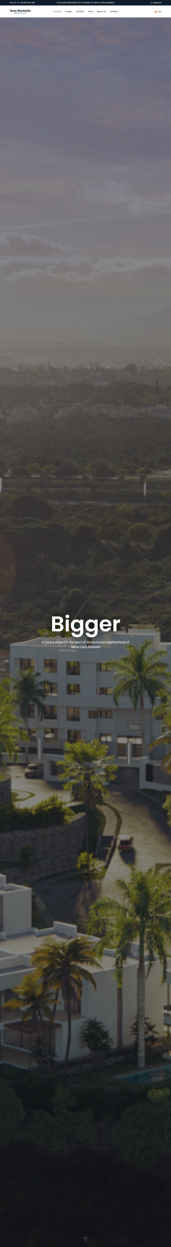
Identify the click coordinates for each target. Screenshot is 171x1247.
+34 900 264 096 (27, 2)
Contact (114, 11)
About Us (101, 11)
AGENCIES (157, 2)
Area (90, 11)
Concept (57, 11)
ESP (159, 12)
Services (80, 11)
